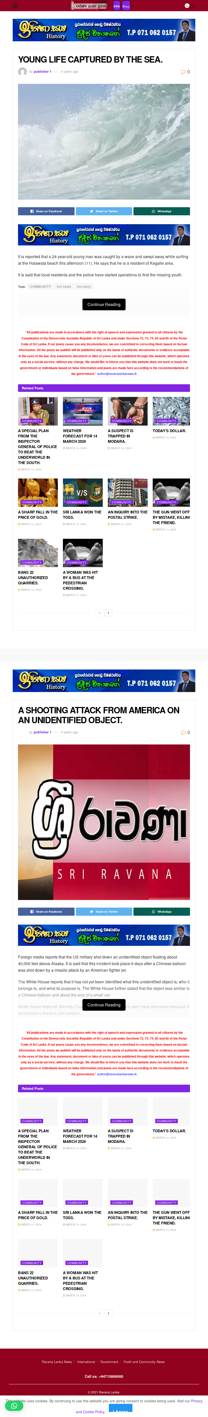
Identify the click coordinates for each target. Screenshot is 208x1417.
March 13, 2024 (120, 448)
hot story (84, 286)
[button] (14, 1406)
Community (32, 421)
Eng (117, 6)
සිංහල (126, 6)
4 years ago (69, 71)
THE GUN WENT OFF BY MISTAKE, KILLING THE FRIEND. (172, 517)
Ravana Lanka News (57, 1361)
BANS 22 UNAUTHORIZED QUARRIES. (33, 577)
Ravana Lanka (109, 1392)
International (86, 1361)
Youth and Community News (144, 1361)
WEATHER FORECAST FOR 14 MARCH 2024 (80, 436)
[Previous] (99, 612)
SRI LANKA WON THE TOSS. (82, 514)
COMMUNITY (40, 286)
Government (109, 1361)
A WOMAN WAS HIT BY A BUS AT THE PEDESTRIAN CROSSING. (80, 580)
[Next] (108, 612)
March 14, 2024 (31, 469)
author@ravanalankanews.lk (117, 373)
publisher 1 (42, 71)
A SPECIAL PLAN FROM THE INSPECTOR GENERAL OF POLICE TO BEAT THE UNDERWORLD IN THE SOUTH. (37, 446)
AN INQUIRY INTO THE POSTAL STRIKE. (127, 514)
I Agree (120, 1410)
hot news (64, 286)
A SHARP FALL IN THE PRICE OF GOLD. (38, 514)
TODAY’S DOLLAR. (169, 430)
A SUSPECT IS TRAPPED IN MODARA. (120, 436)
